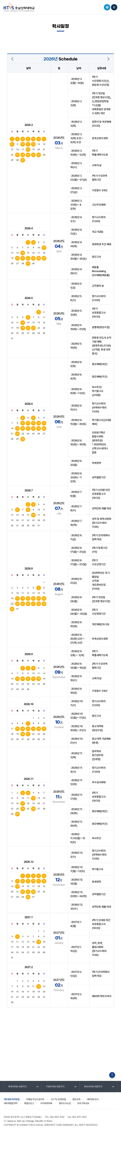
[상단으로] (112, 1075)
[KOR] (107, 7)
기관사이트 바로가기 (55, 1086)
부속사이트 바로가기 (93, 1086)
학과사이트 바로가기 (17, 1086)
